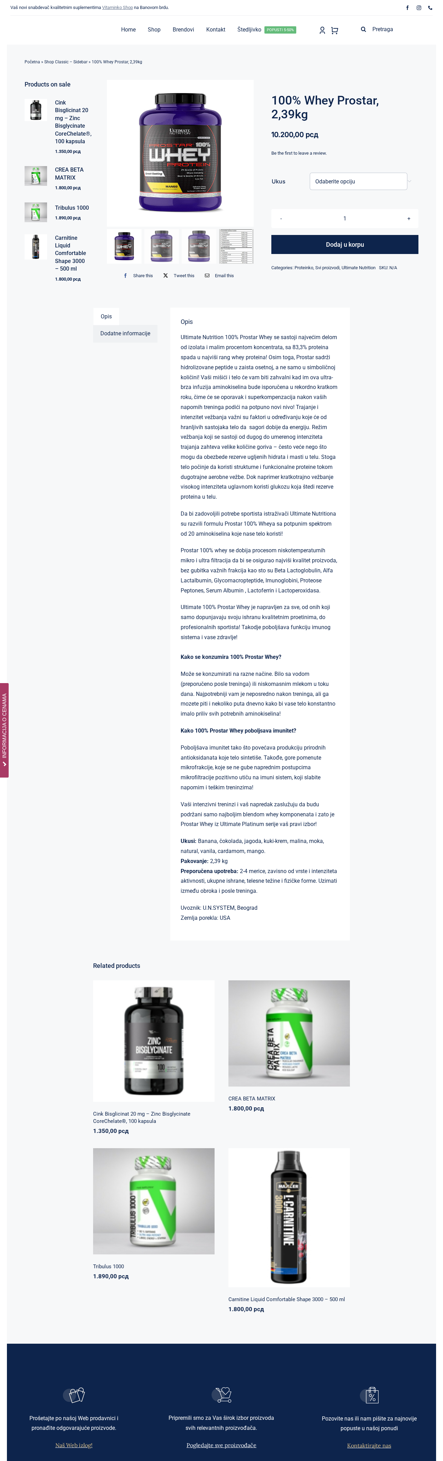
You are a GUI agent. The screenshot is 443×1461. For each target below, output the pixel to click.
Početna (32, 62)
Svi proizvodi (327, 267)
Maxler (266, 1219)
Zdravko (177, 1198)
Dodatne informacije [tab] (125, 333)
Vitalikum (316, 1030)
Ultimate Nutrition (359, 267)
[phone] (430, 8)
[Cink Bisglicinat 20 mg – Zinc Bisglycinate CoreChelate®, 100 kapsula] (154, 1041)
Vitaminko (187, 1048)
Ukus (279, 181)
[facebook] (407, 8)
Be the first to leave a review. (299, 153)
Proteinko (304, 267)
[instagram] (419, 8)
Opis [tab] (106, 316)
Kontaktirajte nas (369, 1445)
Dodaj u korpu (345, 244)
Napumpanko (266, 1030)
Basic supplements (130, 1048)
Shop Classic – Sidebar (66, 62)
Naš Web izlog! (73, 1445)
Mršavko (283, 1219)
